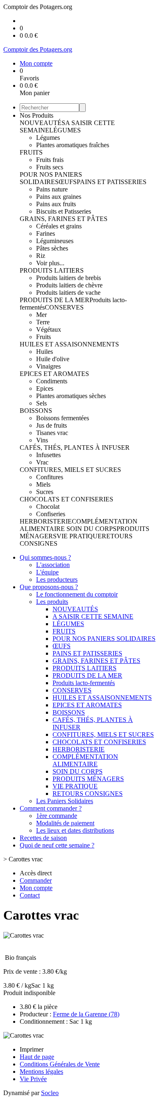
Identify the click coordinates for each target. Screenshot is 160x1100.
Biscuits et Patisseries (63, 211)
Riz (40, 255)
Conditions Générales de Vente (60, 1064)
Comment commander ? (51, 808)
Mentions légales (41, 1071)
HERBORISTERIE (46, 521)
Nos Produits (36, 115)
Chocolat (47, 506)
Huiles (44, 351)
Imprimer (31, 1049)
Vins (42, 440)
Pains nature (52, 189)
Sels (41, 403)
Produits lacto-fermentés (84, 682)
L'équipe (47, 572)
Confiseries (50, 513)
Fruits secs (49, 167)
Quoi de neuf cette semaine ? (57, 845)
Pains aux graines (58, 196)
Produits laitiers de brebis (68, 277)
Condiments (51, 381)
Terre (43, 322)
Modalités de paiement (65, 823)
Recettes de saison (43, 837)
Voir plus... (50, 263)
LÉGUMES (65, 130)
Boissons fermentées (62, 417)
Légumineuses (54, 240)
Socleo (50, 1092)
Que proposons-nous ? (49, 586)
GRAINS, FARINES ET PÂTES (63, 218)
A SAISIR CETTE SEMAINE (93, 616)
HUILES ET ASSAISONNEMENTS (69, 344)
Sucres (44, 491)
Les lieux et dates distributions (75, 830)
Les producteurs (57, 579)
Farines (45, 233)
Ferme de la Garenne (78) (86, 1014)
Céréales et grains (59, 226)
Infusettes (48, 454)
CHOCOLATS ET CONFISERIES (66, 499)
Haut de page (37, 1056)
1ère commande (56, 815)
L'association (53, 564)
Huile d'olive (52, 358)
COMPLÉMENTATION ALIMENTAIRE (85, 760)
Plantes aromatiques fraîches (72, 144)
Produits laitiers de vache (68, 292)
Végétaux (48, 329)
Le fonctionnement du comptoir (77, 594)
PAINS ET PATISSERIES (111, 181)
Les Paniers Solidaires (64, 800)
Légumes (48, 137)
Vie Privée (33, 1078)
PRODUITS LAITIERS (52, 270)
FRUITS (31, 152)
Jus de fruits (51, 425)
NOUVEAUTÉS (42, 122)
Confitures (49, 477)
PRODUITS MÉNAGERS (88, 778)
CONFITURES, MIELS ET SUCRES (70, 469)
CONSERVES (64, 307)
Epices (44, 388)
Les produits (52, 601)
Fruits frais (50, 159)
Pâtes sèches (52, 248)
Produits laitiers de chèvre (69, 285)
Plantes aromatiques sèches (71, 395)
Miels (43, 484)
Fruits (43, 336)
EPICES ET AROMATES (54, 373)
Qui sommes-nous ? (45, 557)
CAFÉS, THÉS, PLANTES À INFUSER (75, 447)
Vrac (42, 462)
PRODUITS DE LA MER (54, 299)
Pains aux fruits (56, 203)
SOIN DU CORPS (91, 528)
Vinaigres (48, 366)
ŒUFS (68, 181)
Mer (41, 314)
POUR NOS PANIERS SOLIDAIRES (51, 178)
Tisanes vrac (52, 432)
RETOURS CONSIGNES (88, 793)
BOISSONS (36, 410)
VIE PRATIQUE (79, 536)
